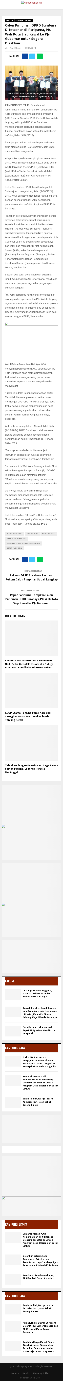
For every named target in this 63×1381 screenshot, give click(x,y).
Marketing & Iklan (41, 1373)
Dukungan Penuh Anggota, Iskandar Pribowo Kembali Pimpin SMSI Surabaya (37, 993)
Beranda (15, 1373)
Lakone (10, 981)
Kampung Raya (15, 1048)
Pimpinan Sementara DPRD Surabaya (23, 543)
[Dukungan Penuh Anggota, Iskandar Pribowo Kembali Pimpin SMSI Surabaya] (13, 994)
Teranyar (28, 20)
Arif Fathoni (32, 534)
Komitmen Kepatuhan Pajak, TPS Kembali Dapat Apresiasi (38, 1276)
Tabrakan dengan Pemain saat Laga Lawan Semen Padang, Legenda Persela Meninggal (31, 769)
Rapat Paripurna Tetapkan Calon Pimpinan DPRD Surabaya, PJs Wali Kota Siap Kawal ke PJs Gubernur (31, 599)
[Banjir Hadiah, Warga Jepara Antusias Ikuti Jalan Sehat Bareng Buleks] (13, 1102)
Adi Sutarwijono (14, 534)
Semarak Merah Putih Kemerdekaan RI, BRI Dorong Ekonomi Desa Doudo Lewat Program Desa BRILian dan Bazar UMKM (40, 1082)
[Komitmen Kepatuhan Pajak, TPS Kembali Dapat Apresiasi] (13, 1279)
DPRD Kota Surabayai (16, 538)
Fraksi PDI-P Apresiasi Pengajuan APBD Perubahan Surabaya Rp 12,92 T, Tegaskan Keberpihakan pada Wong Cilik (39, 1062)
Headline (9, 20)
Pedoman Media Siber (30, 1378)
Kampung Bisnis (16, 1224)
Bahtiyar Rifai (48, 534)
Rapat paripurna (14, 548)
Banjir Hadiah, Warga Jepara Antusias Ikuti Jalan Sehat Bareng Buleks (38, 1102)
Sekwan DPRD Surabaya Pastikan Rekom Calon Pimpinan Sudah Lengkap (32, 577)
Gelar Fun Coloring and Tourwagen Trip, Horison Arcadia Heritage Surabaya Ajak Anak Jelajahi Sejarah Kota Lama (40, 1260)
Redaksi (26, 1373)
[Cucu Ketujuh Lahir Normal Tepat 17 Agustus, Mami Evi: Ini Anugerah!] (13, 1031)
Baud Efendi (15, 48)
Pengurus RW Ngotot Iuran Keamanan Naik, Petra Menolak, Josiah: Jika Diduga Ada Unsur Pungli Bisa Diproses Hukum (29, 664)
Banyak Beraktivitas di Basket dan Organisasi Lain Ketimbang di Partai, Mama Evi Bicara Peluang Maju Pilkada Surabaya (40, 1012)
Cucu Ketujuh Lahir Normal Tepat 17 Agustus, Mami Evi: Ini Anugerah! (39, 1030)
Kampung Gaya (15, 1296)
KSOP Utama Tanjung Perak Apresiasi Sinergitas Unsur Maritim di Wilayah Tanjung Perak (28, 716)
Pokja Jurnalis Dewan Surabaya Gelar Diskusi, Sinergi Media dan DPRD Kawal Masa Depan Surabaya (40, 1327)
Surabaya (19, 20)
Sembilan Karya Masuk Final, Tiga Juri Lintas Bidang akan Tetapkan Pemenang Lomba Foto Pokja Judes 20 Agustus (38, 1346)
